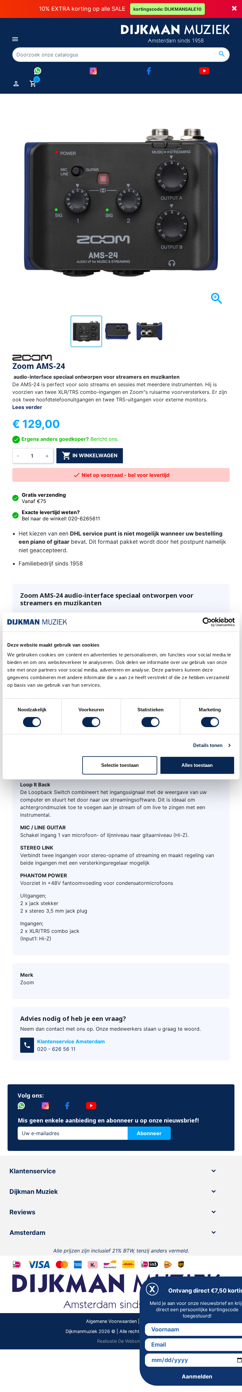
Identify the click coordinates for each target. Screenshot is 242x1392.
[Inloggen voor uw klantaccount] (16, 83)
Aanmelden (197, 1376)
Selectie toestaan (120, 765)
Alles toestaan (197, 765)
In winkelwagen (90, 455)
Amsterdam (27, 1232)
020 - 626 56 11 (56, 1049)
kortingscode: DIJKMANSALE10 (167, 9)
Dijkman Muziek (33, 1191)
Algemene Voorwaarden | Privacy (121, 1321)
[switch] (91, 722)
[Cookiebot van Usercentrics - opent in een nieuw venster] (207, 622)
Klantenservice (32, 1171)
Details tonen (207, 745)
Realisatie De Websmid (121, 1341)
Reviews (22, 1212)
